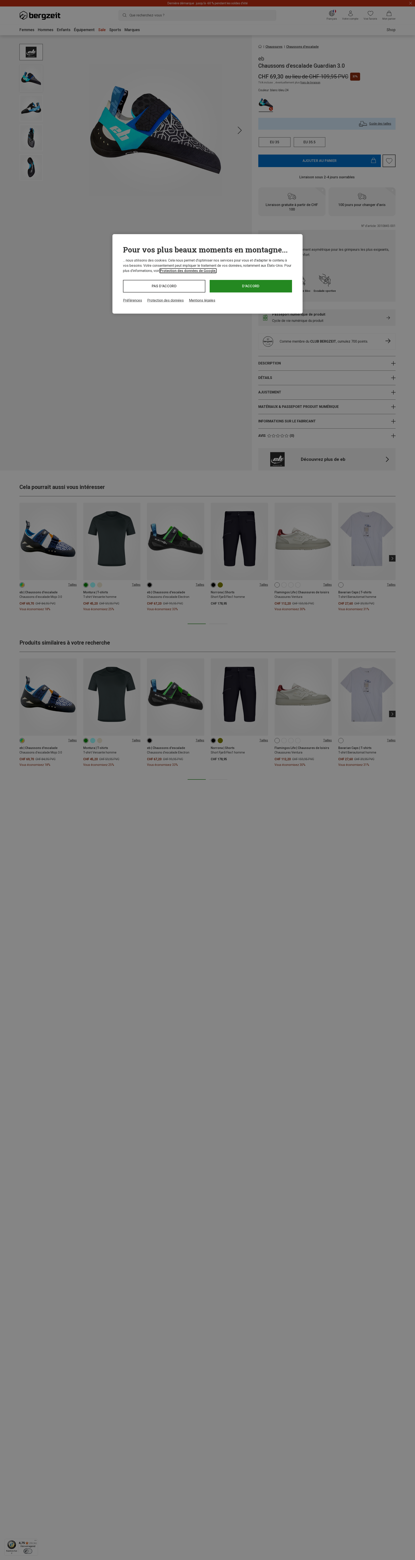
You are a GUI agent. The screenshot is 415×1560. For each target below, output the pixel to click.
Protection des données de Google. (188, 271)
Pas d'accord (164, 286)
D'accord (251, 286)
